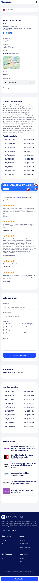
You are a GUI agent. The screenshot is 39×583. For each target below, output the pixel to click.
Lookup (3, 540)
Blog (2, 544)
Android (22, 558)
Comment (6, 338)
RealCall (22, 540)
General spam (26, 327)
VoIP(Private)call (27, 333)
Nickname (6, 304)
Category (6, 321)
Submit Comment (19, 355)
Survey (8, 330)
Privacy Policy (24, 544)
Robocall (8, 324)
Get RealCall (19, 579)
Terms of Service (25, 547)
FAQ (2, 558)
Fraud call (9, 333)
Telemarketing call (27, 324)
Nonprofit (25, 330)
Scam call (9, 327)
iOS (21, 562)
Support (3, 562)
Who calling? (7, 312)
